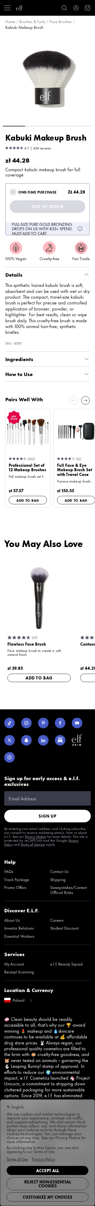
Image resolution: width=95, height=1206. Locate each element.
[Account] (76, 8)
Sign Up (47, 816)
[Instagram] (26, 723)
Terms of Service (33, 844)
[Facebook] (60, 723)
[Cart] (87, 8)
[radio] (13, 192)
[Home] (19, 8)
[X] (9, 740)
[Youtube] (77, 723)
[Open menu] (7, 8)
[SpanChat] (26, 740)
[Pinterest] (43, 723)
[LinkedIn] (43, 740)
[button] (47, 77)
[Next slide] (85, 400)
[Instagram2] (9, 757)
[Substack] (60, 740)
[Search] (64, 8)
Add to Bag (27, 500)
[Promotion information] (80, 228)
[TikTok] (9, 723)
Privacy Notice (35, 836)
